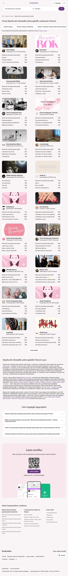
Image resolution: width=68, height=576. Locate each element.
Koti (3, 16)
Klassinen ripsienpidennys (31, 523)
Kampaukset (49, 517)
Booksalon (7, 366)
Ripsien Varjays (8, 27)
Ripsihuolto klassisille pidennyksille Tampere (11, 524)
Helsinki (43, 387)
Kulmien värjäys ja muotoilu (32, 382)
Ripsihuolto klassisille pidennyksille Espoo (11, 519)
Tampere (54, 387)
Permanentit (49, 519)
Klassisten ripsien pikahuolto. (32, 526)
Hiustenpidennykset (51, 522)
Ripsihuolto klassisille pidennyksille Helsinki (11, 515)
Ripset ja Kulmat (9, 16)
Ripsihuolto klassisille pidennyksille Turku (11, 532)
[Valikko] (64, 3)
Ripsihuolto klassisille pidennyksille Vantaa (11, 528)
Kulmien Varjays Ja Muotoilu (25, 27)
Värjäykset (49, 515)
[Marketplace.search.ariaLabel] (61, 9)
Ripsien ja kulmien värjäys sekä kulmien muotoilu (32, 520)
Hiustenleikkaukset (51, 512)
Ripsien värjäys (18, 382)
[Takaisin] (3, 3)
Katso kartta (43, 31)
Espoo (49, 387)
